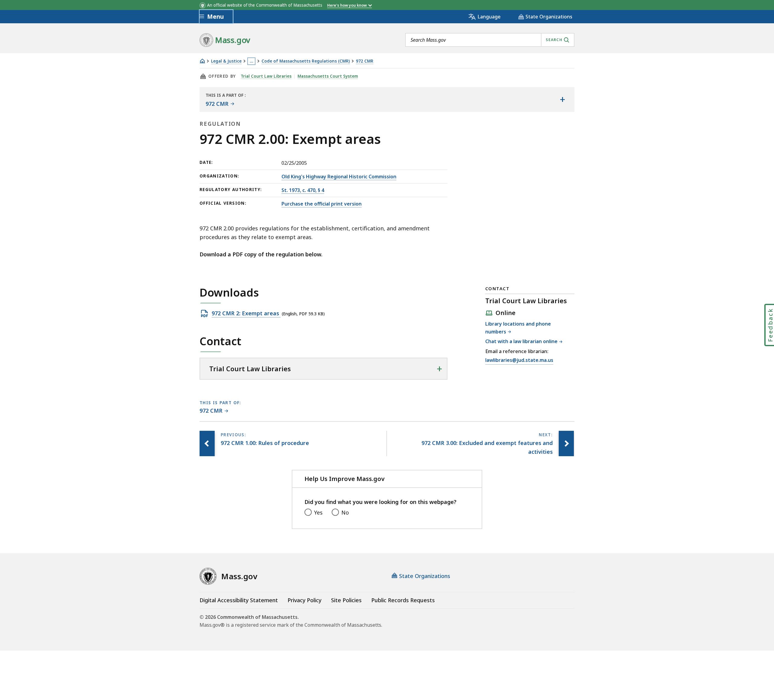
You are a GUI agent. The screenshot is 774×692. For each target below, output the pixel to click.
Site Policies (346, 600)
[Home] (202, 61)
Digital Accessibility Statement (239, 600)
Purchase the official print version (321, 203)
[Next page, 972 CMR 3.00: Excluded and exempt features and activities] (566, 443)
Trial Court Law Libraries (266, 76)
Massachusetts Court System (328, 76)
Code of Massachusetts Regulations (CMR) (306, 61)
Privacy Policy (304, 600)
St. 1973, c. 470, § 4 (302, 190)
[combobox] (489, 40)
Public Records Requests (403, 600)
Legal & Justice (226, 61)
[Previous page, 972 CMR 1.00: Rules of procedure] (207, 443)
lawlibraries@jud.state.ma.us (519, 360)
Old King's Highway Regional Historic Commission (338, 176)
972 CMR (364, 61)
